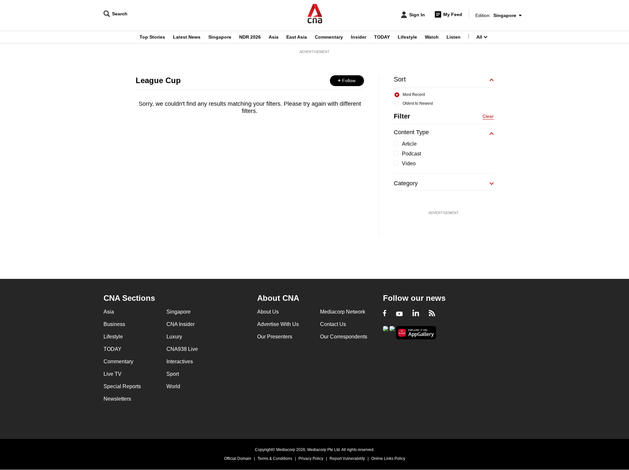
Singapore (219, 37)
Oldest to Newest (418, 103)
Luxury (174, 336)
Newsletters (117, 399)
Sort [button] (400, 79)
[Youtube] (399, 313)
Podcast (411, 153)
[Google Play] (385, 332)
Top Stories (152, 37)
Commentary (329, 37)
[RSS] (432, 313)
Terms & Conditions (274, 458)
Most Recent (414, 94)
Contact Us (333, 324)
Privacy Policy (310, 458)
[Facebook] (384, 313)
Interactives (179, 361)
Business (114, 324)
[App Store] (392, 332)
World (173, 386)
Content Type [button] (411, 132)
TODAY (382, 37)
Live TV (113, 374)
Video (409, 163)
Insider (358, 37)
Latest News (186, 37)
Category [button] (406, 183)
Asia (273, 37)
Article (409, 144)
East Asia (296, 37)
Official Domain (237, 458)
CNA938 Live (182, 349)
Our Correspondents (343, 336)
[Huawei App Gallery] (416, 332)
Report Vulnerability (347, 458)
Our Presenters (274, 336)
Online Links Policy (388, 458)
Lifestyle (407, 37)
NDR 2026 (250, 37)
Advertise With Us (278, 324)
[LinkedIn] (415, 313)
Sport (172, 374)
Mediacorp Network (342, 312)
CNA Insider (180, 324)
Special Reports (122, 386)
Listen (454, 37)
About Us (268, 312)
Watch (432, 37)
